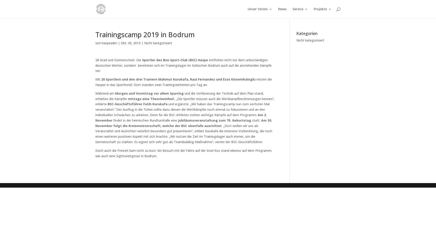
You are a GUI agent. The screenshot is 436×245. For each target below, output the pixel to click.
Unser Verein (258, 9)
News (282, 9)
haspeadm (109, 43)
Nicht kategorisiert (158, 43)
